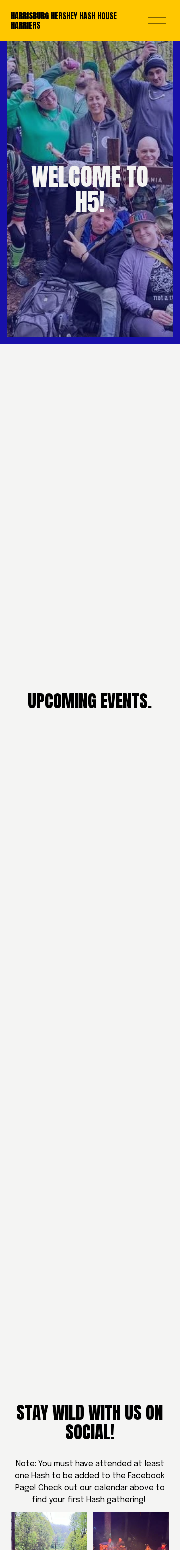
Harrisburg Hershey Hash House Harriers (64, 20)
